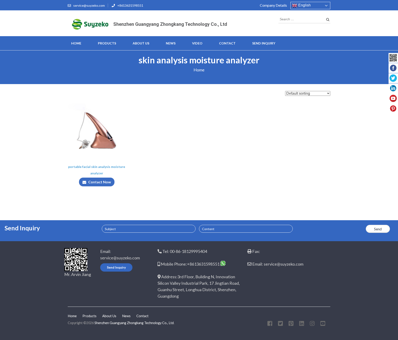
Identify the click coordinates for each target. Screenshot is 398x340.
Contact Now (99, 182)
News (171, 43)
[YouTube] (322, 324)
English (304, 5)
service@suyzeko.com (89, 5)
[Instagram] (312, 324)
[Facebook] (269, 324)
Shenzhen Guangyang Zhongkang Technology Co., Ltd (170, 24)
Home (76, 43)
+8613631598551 (130, 5)
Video (197, 43)
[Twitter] (280, 324)
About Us (141, 43)
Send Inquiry (263, 43)
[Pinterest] (291, 324)
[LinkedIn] (301, 324)
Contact (227, 43)
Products (107, 43)
